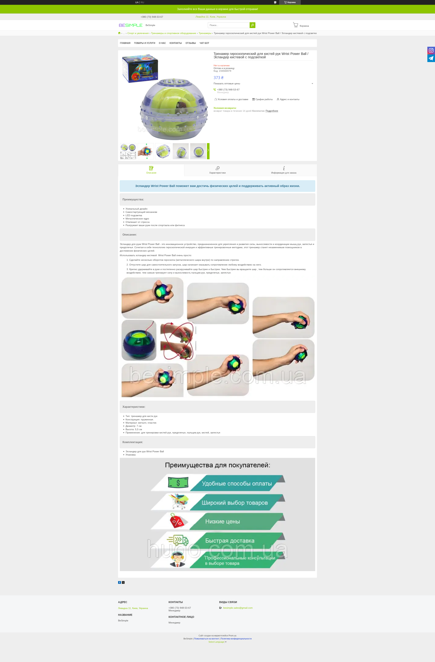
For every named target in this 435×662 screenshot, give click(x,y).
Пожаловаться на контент (206, 639)
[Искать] (252, 25)
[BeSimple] (131, 25)
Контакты (176, 43)
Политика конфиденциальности (236, 639)
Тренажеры (205, 33)
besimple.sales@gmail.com (238, 608)
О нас (162, 43)
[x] (123, 583)
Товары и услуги (144, 43)
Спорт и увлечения (138, 33)
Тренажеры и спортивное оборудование (173, 33)
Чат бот (204, 43)
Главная (125, 43)
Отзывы (191, 43)
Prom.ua (232, 635)
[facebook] (119, 583)
